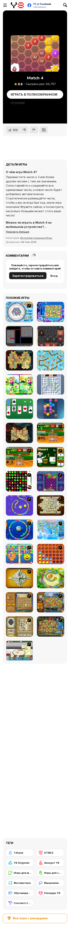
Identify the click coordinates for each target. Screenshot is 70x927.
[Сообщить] (34, 129)
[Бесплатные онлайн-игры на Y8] (17, 5)
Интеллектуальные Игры (36, 237)
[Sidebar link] (5, 5)
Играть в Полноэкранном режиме (34, 96)
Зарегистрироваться (27, 275)
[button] (17, 232)
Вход (54, 275)
